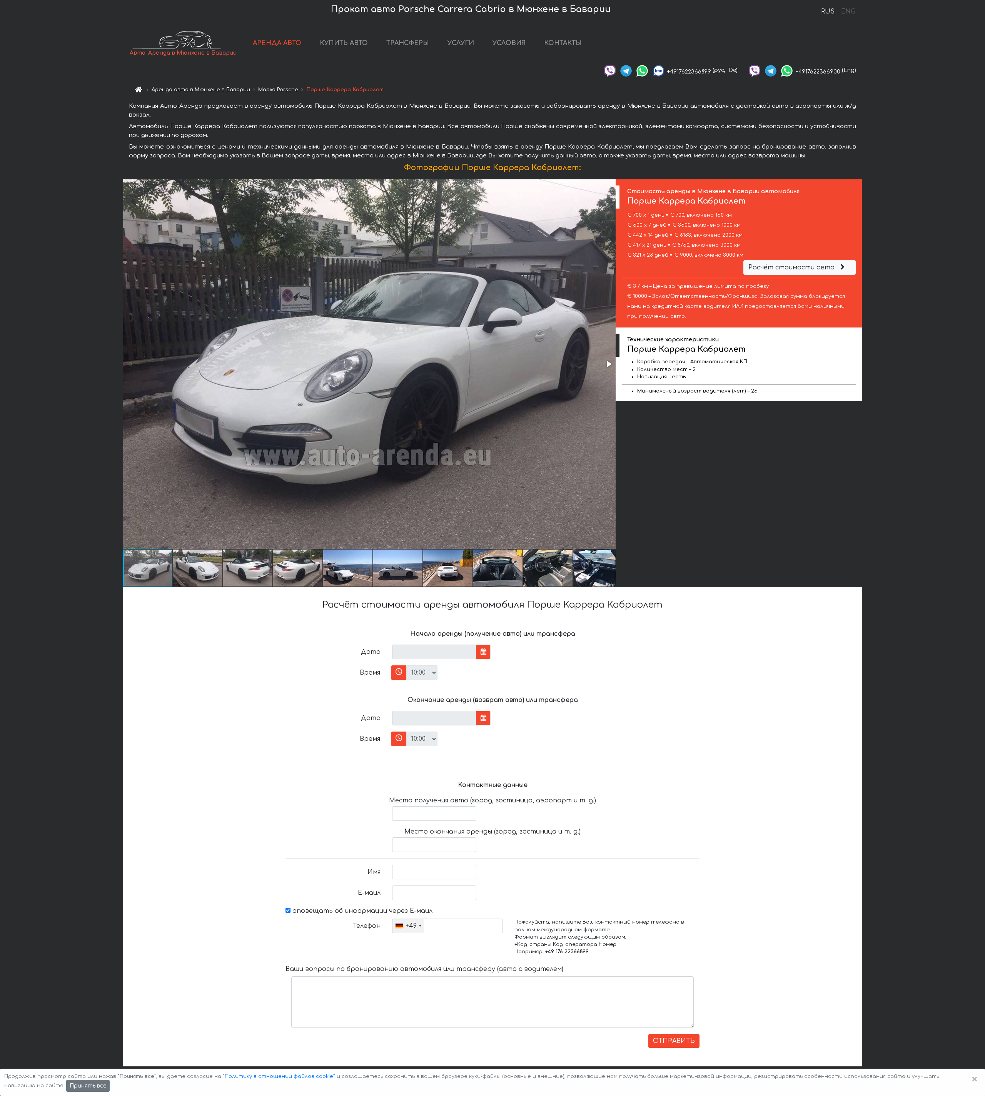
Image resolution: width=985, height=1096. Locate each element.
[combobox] (408, 926)
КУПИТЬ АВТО (344, 43)
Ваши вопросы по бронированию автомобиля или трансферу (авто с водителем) (424, 969)
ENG (848, 11)
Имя (374, 872)
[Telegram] (626, 70)
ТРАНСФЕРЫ (407, 43)
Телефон (367, 925)
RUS (828, 11)
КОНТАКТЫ (563, 43)
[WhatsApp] (642, 70)
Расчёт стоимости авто (792, 267)
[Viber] (610, 70)
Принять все (88, 1086)
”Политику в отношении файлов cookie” (279, 1076)
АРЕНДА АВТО (277, 43)
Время (370, 672)
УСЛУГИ (460, 43)
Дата (371, 651)
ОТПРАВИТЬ (674, 1041)
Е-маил (369, 892)
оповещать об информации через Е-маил (361, 910)
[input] (434, 652)
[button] (609, 364)
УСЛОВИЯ (509, 43)
